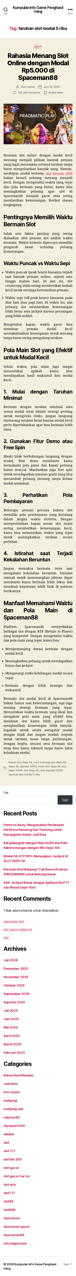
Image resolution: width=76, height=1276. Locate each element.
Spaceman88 (14, 1235)
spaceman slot (14, 921)
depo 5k (13, 766)
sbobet (9, 1134)
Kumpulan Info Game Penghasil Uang (38, 9)
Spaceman (12, 1218)
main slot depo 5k (49, 766)
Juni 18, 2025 (51, 86)
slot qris (10, 1184)
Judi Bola (11, 1084)
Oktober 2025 (14, 985)
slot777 (9, 1193)
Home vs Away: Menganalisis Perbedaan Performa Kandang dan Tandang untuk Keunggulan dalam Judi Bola (34, 829)
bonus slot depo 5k (20, 762)
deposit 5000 (28, 766)
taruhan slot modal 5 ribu (24, 774)
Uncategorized (15, 1243)
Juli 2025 (11, 1010)
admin (31, 86)
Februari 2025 (14, 1052)
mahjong (10, 1100)
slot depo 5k (31, 770)
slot (38, 46)
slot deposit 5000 (59, 173)
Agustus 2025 (14, 1002)
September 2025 (17, 994)
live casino (12, 1092)
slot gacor (11, 1168)
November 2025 (16, 977)
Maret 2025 (12, 1044)
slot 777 (10, 1151)
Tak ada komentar (29, 92)
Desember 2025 (16, 968)
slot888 (9, 1210)
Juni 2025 (11, 1019)
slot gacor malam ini (18, 929)
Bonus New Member (19, 1075)
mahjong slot (13, 1109)
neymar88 (12, 1117)
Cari (6, 792)
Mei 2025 (11, 1027)
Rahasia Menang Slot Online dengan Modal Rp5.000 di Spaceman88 (38, 67)
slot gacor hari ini (17, 1176)
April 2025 (12, 1036)
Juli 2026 (11, 960)
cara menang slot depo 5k (49, 762)
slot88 (8, 1201)
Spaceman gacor (17, 1226)
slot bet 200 (13, 1159)
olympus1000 (14, 1126)
